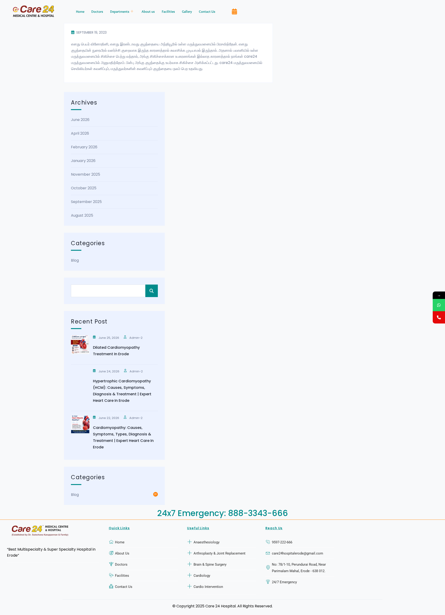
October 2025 (83, 188)
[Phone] (439, 317)
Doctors (97, 12)
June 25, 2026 (109, 338)
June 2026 (80, 119)
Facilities (168, 12)
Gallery (187, 12)
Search (151, 291)
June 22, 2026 (109, 418)
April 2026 (80, 133)
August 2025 (82, 215)
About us (148, 12)
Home (80, 12)
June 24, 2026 (109, 371)
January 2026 (83, 160)
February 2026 (84, 147)
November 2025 (85, 174)
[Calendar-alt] (234, 11)
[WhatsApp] (439, 305)
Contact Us (207, 12)
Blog (75, 260)
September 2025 (86, 201)
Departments (119, 12)
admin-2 (136, 338)
